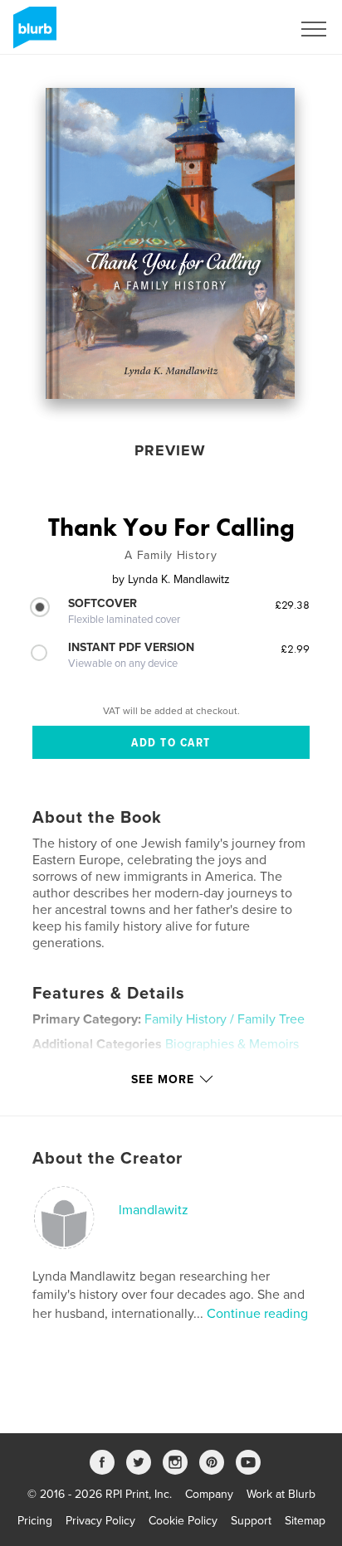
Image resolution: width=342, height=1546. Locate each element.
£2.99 (295, 648)
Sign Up (249, 29)
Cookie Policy (183, 1521)
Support (251, 1521)
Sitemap (305, 1521)
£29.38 (292, 604)
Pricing (34, 1521)
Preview (170, 450)
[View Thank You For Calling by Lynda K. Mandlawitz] (170, 243)
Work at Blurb (281, 1494)
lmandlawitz (153, 1210)
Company (209, 1494)
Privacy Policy (100, 1521)
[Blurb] (32, 34)
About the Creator (107, 1159)
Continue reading (257, 1313)
